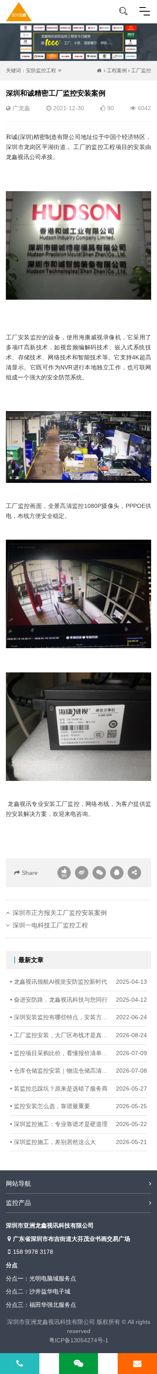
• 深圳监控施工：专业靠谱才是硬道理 (59, 1124)
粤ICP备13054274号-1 (78, 1340)
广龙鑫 (21, 108)
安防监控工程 (41, 70)
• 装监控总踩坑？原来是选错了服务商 (59, 1089)
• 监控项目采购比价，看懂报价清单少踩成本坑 (61, 1053)
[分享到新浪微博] (81, 872)
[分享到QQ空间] (117, 872)
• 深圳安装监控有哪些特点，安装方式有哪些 (61, 1017)
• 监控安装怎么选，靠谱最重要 (50, 1106)
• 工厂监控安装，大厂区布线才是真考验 (61, 1035)
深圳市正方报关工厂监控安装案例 (60, 912)
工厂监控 (141, 70)
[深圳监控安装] (19, 11)
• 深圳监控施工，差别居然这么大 (53, 1142)
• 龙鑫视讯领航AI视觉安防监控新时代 (58, 982)
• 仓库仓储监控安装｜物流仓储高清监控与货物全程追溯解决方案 (61, 1071)
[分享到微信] (99, 872)
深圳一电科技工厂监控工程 (50, 925)
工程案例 (117, 70)
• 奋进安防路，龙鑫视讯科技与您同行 (59, 1000)
